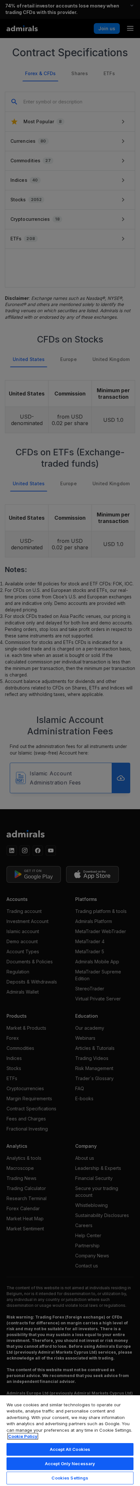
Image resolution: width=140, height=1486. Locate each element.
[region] (70, 1440)
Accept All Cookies (70, 1449)
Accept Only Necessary (70, 1463)
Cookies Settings (69, 1477)
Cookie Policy (22, 1436)
